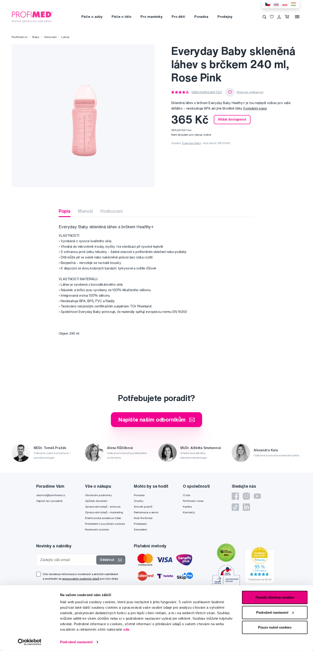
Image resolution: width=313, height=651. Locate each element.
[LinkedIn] (246, 507)
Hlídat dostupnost (232, 119)
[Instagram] (246, 496)
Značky (138, 500)
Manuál (85, 211)
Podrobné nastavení (76, 642)
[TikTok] (235, 507)
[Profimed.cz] (32, 16)
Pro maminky (151, 16)
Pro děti (178, 16)
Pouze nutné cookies (274, 627)
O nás (186, 495)
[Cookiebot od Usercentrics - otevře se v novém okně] (30, 642)
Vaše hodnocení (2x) (206, 92)
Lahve (65, 36)
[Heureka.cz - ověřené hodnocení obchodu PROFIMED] (260, 565)
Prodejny (224, 16)
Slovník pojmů (143, 506)
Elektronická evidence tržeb (103, 517)
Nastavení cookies (97, 529)
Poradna (201, 16)
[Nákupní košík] (288, 16)
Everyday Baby (191, 143)
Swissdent (140, 529)
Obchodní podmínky (98, 495)
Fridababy (140, 523)
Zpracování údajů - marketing (104, 512)
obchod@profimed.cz (50, 495)
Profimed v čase (193, 500)
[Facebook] (235, 496)
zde (126, 629)
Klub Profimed (143, 517)
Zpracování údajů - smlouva (103, 506)
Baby (35, 36)
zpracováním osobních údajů (80, 578)
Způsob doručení (96, 500)
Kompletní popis (255, 108)
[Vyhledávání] (264, 16)
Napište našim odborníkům (152, 419)
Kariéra (187, 506)
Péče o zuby (91, 16)
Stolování (50, 36)
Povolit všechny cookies (274, 597)
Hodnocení (111, 211)
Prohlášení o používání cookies (105, 523)
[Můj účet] (279, 16)
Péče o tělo (121, 16)
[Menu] (297, 16)
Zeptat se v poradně (49, 500)
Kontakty (189, 512)
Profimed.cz (19, 36)
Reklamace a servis (146, 512)
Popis (64, 211)
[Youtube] (257, 496)
